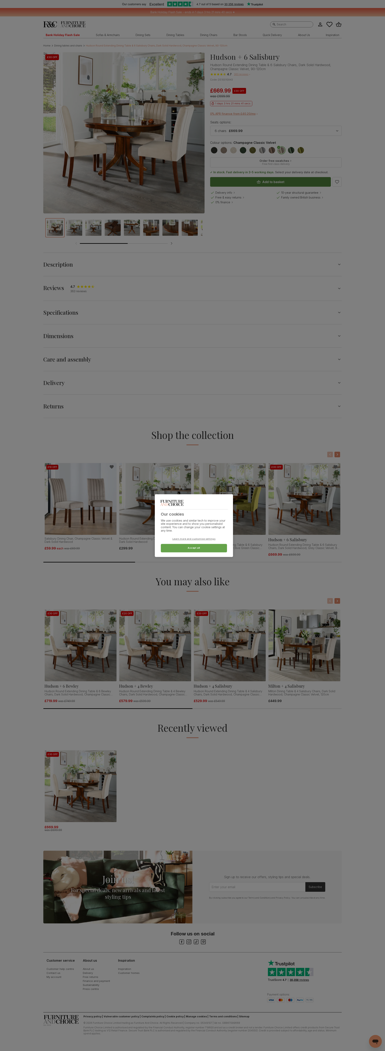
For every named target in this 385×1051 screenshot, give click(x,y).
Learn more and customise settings (194, 538)
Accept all (194, 547)
